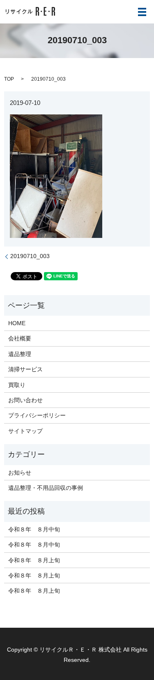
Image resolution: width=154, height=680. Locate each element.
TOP (9, 79)
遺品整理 (19, 354)
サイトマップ (25, 431)
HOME (16, 323)
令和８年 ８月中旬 (34, 529)
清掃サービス (25, 369)
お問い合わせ (25, 400)
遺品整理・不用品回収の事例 (45, 487)
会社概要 (19, 338)
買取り (16, 385)
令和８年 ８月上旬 (34, 560)
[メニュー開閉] (142, 12)
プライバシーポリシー (37, 415)
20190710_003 (30, 256)
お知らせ (19, 472)
